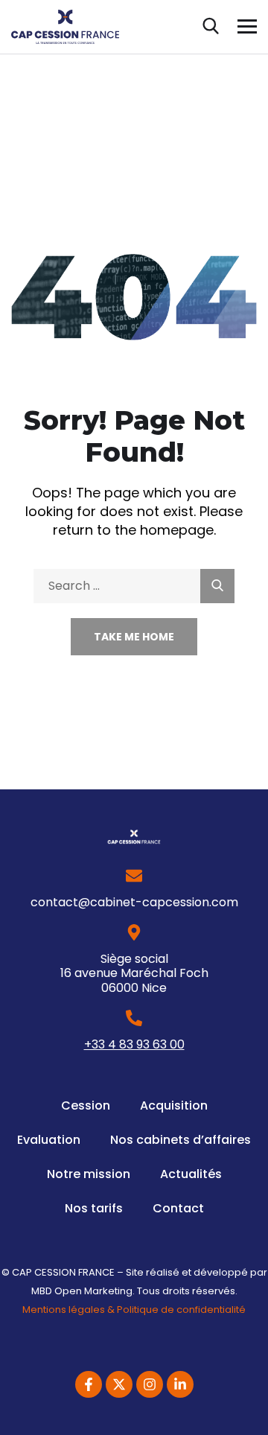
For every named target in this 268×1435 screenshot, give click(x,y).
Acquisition (174, 1105)
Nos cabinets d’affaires (180, 1139)
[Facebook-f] (88, 1384)
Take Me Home (134, 636)
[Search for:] (134, 585)
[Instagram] (149, 1384)
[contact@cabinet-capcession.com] (134, 876)
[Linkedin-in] (180, 1384)
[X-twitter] (119, 1384)
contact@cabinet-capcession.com (134, 902)
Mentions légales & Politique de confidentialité (134, 1309)
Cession (85, 1105)
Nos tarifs (94, 1208)
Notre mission (88, 1174)
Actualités (191, 1174)
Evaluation (48, 1139)
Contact (178, 1208)
